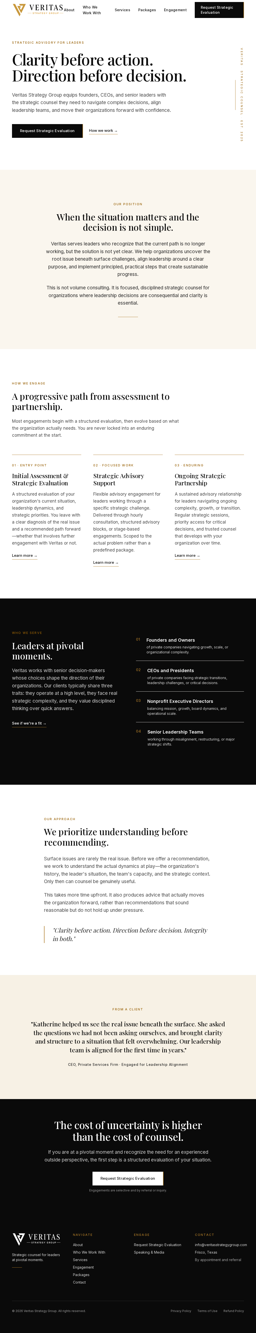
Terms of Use (207, 1311)
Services (122, 10)
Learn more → (25, 555)
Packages (147, 10)
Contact (79, 1282)
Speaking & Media (149, 1252)
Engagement (175, 10)
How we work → (103, 130)
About (69, 10)
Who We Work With (92, 10)
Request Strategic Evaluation (217, 9)
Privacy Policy (181, 1311)
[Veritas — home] (38, 10)
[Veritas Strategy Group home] (36, 1239)
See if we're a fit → (29, 723)
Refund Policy (234, 1311)
